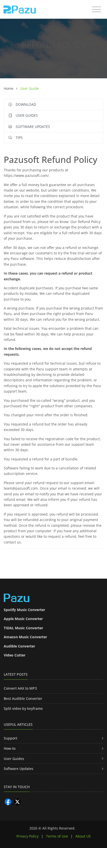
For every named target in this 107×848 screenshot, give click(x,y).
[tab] (53, 351)
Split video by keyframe (23, 708)
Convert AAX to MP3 (20, 688)
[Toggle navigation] (96, 9)
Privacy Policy (27, 836)
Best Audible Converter (23, 698)
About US (83, 836)
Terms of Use (57, 836)
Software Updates (18, 768)
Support (10, 738)
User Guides (14, 758)
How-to (9, 748)
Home (9, 88)
